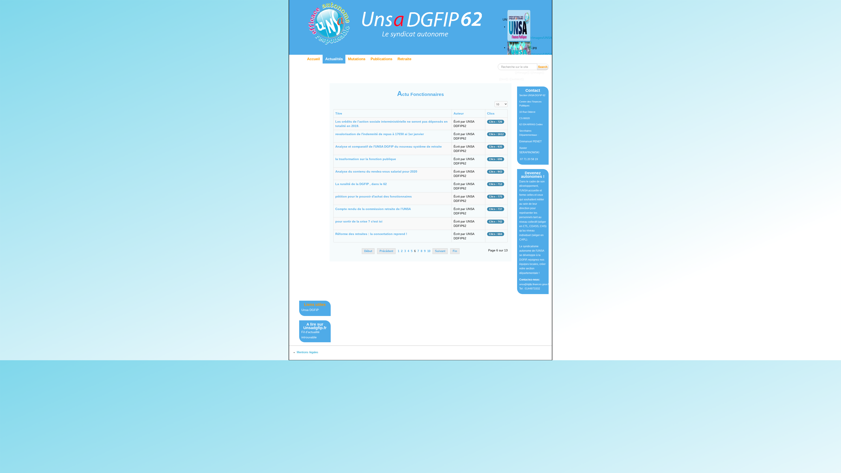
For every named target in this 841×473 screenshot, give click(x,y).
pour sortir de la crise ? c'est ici (358, 221)
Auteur (459, 113)
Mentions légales (307, 352)
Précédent (386, 251)
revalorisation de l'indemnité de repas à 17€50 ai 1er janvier (379, 134)
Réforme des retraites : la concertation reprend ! (371, 234)
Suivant (440, 251)
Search (543, 67)
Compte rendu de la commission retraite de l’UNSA (373, 209)
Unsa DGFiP (310, 310)
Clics (491, 113)
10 (428, 251)
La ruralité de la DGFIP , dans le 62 (361, 184)
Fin (455, 251)
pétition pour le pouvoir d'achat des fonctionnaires (373, 196)
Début (368, 251)
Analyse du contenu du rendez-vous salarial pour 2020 (376, 171)
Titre (338, 113)
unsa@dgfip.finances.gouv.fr (534, 284)
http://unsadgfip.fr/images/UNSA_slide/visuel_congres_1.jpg (548, 54)
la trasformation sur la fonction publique (365, 159)
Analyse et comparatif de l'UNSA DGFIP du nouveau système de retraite (388, 146)
